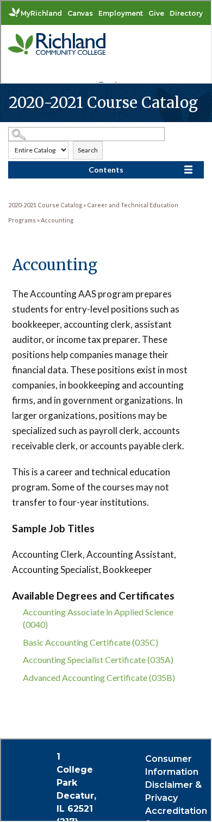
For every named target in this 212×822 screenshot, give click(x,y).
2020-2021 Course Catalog (45, 204)
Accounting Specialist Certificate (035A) (98, 659)
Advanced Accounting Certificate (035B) (99, 677)
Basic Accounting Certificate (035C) (90, 642)
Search (88, 150)
